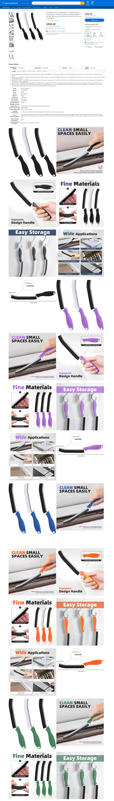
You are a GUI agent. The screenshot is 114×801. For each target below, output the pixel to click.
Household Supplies (25, 10)
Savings (18, 7)
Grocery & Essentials (26, 7)
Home (10, 10)
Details (96, 44)
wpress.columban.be (61, 31)
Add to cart (94, 20)
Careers (51, 7)
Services (13, 7)
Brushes (44, 71)
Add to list (90, 46)
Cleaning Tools (33, 10)
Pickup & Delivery (37, 7)
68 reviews (56, 20)
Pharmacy (45, 7)
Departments (7, 7)
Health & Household (16, 10)
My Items (56, 7)
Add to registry (99, 46)
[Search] (82, 3)
